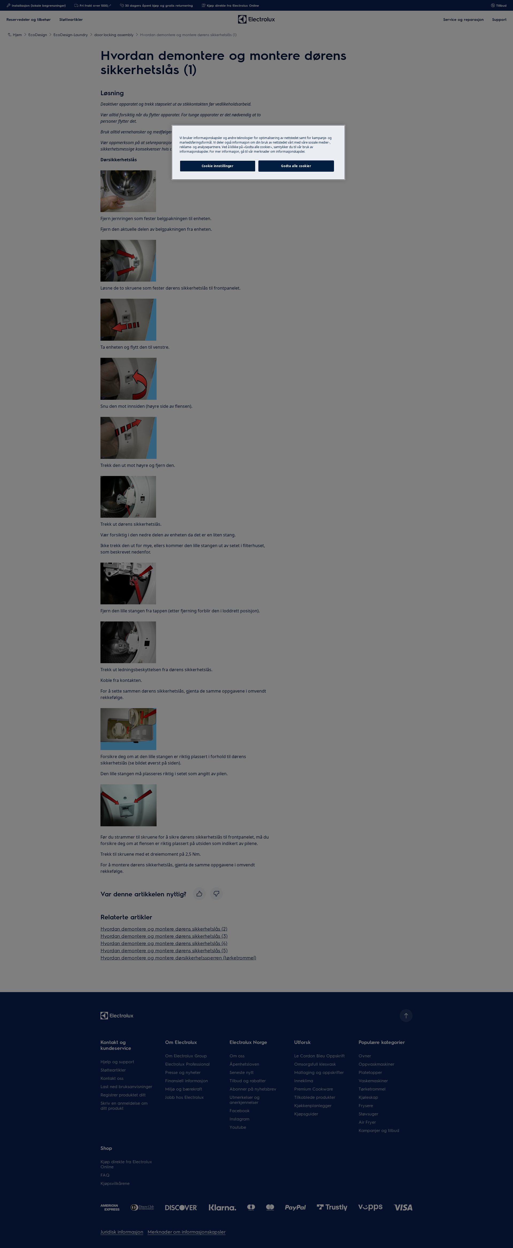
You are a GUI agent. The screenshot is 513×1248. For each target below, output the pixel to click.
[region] (258, 152)
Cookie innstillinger (217, 166)
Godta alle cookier (296, 166)
